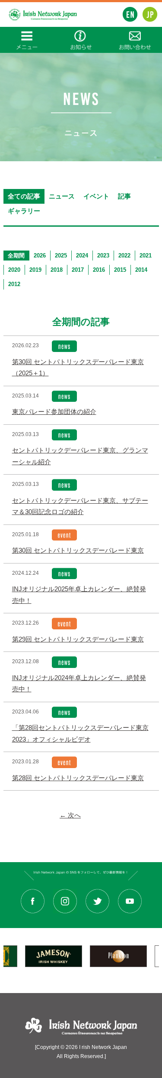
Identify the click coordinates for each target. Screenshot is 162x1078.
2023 (103, 255)
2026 (40, 255)
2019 (35, 270)
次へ (70, 815)
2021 (146, 255)
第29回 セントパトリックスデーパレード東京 (78, 639)
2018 (57, 270)
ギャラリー (24, 211)
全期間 (16, 255)
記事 (124, 196)
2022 (124, 255)
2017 (78, 270)
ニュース (62, 196)
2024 (82, 255)
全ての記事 (24, 196)
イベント (96, 196)
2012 (14, 284)
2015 (120, 270)
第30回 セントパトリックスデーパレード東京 (78, 550)
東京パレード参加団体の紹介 (54, 411)
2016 (99, 270)
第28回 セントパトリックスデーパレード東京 (78, 778)
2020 (14, 270)
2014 (141, 270)
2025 (61, 255)
